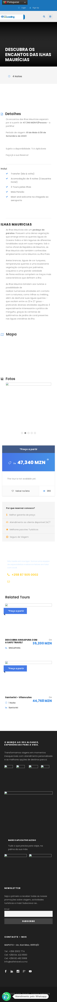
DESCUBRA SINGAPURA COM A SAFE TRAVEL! (21, 641)
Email (6, 909)
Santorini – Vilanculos (18, 697)
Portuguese (13, 2)
